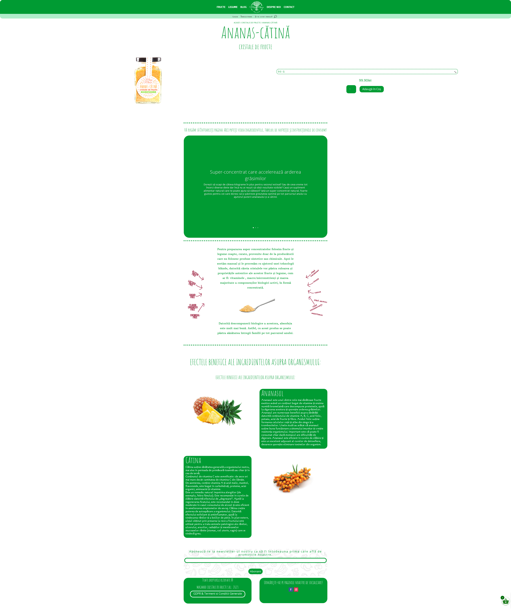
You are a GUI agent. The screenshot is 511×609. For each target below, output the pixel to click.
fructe (221, 7)
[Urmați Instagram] (296, 589)
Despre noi (274, 7)
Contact (289, 7)
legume (232, 7)
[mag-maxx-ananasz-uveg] (148, 113)
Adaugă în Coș (371, 89)
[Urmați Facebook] (291, 589)
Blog (243, 7)
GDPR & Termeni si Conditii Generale (217, 593)
